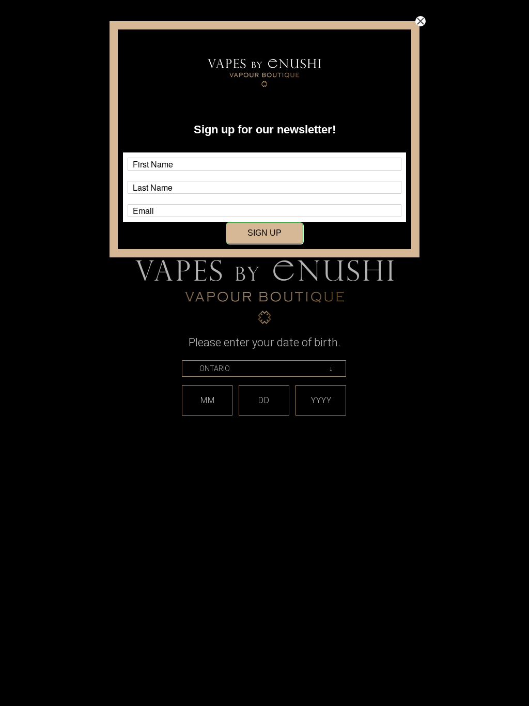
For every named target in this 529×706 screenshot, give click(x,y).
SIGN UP (264, 232)
